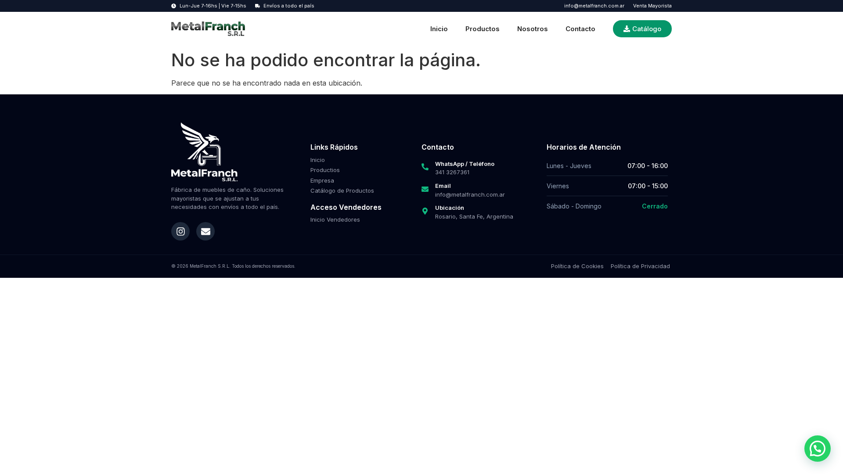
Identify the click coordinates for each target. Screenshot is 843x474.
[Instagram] (180, 231)
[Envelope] (205, 231)
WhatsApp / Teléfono (464, 163)
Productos (482, 29)
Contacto (580, 29)
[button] (817, 448)
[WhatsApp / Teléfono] (425, 166)
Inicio (439, 29)
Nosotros (532, 29)
